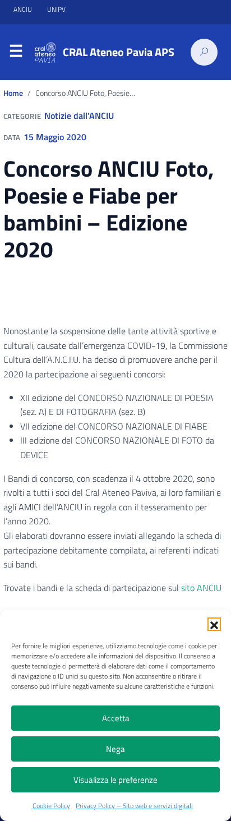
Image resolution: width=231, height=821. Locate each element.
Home (13, 93)
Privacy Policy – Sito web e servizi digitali (134, 805)
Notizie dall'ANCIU (79, 115)
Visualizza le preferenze (115, 779)
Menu (16, 53)
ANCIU (23, 9)
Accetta (116, 718)
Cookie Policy (51, 805)
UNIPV (56, 9)
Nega (115, 748)
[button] (214, 624)
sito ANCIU (201, 587)
